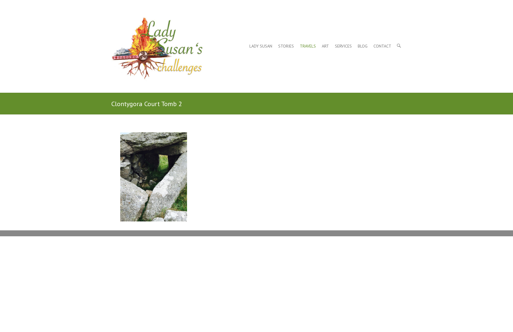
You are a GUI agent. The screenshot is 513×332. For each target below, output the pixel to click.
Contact (382, 46)
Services (343, 46)
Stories (286, 46)
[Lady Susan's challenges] (157, 51)
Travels (308, 46)
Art (325, 46)
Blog (363, 46)
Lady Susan (260, 46)
